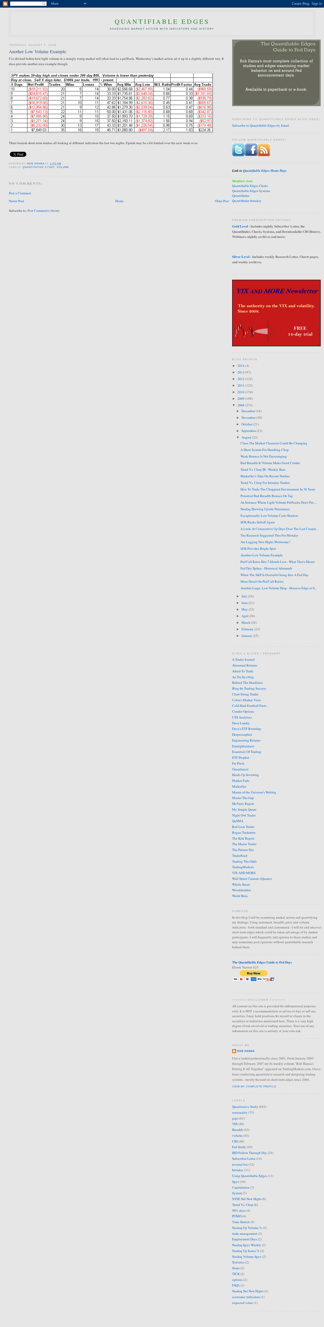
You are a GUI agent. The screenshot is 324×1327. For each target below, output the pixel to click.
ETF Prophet (240, 757)
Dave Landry (241, 723)
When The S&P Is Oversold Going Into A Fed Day (274, 575)
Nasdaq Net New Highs (248, 1291)
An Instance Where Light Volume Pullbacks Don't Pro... (278, 502)
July (244, 596)
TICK (236, 1274)
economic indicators (246, 1297)
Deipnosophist (242, 734)
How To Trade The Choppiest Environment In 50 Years (277, 489)
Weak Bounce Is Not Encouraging (263, 456)
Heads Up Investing (245, 774)
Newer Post (16, 201)
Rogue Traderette (244, 832)
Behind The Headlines (247, 682)
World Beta (240, 896)
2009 (241, 398)
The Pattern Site (243, 849)
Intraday (238, 1170)
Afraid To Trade (242, 671)
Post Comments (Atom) (43, 210)
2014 (241, 365)
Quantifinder (240, 195)
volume (63, 167)
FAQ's (236, 1285)
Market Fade (240, 780)
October (247, 424)
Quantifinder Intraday (246, 200)
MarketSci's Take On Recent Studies (265, 476)
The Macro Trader (244, 844)
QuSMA (237, 821)
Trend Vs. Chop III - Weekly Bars (262, 469)
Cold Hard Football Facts (249, 705)
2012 (241, 378)
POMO (236, 1216)
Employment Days (244, 1239)
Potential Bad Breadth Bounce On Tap (266, 496)
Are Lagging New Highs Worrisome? (265, 542)
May (245, 609)
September (249, 430)
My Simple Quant (244, 809)
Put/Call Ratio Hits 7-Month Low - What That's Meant (277, 561)
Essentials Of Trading (246, 751)
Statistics (238, 1262)
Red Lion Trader (243, 826)
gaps (235, 1118)
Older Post (222, 201)
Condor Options (243, 711)
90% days (239, 1210)
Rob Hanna (36, 163)
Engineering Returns (246, 740)
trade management (244, 1233)
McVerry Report (243, 803)
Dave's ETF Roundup (246, 728)
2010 (241, 392)
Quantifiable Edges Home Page (265, 170)
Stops (236, 1268)
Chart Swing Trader (245, 694)
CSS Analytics (242, 717)
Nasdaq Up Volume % (247, 1227)
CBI (235, 1141)
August (246, 437)
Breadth (237, 1129)
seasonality (240, 1112)
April (245, 616)
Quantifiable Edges (162, 21)
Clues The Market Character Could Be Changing (273, 443)
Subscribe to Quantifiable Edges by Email (260, 125)
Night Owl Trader (244, 815)
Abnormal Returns (244, 665)
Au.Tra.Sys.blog (243, 677)
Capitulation (241, 1187)
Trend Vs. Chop (242, 1204)
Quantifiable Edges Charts (250, 185)
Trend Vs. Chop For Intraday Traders (265, 482)
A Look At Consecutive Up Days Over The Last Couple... (279, 528)
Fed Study (239, 1147)
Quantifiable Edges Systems (251, 190)
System (237, 1193)
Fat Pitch (238, 763)
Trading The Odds (244, 861)
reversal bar (240, 1164)
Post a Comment (20, 193)
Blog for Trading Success (249, 688)
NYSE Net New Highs (246, 1199)
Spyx (235, 1181)
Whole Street (241, 884)
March (246, 622)
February (247, 629)
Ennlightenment (243, 746)
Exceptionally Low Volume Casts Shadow (269, 515)
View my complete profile (254, 1086)
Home (119, 201)
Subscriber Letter (243, 1158)
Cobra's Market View (246, 700)
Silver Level (241, 256)
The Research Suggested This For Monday (269, 535)
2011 (241, 385)
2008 (241, 405)
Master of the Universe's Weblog (254, 792)
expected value (242, 1302)
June (245, 602)
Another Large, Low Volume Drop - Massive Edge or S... (278, 588)
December (248, 411)
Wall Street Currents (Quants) (252, 878)
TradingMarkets (243, 867)
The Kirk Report (243, 838)
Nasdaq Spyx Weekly (246, 1245)
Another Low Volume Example (261, 555)
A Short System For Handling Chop (264, 449)
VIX (235, 1124)
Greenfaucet (240, 769)
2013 (241, 372)
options (237, 1279)
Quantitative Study (38, 167)
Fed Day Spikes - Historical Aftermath (266, 568)
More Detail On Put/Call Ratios (262, 581)
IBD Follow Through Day (249, 1152)
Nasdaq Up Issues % (245, 1250)
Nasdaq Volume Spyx (246, 1256)
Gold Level (240, 226)
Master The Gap (243, 797)
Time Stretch (241, 1222)
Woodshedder (241, 890)
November (248, 417)
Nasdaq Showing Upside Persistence (265, 509)
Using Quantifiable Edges (249, 1175)
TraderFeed (239, 855)
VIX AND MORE (244, 872)
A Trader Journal (243, 659)
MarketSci (239, 786)
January (247, 635)
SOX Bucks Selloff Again (257, 522)
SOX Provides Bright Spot (258, 548)
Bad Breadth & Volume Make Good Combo (270, 463)
